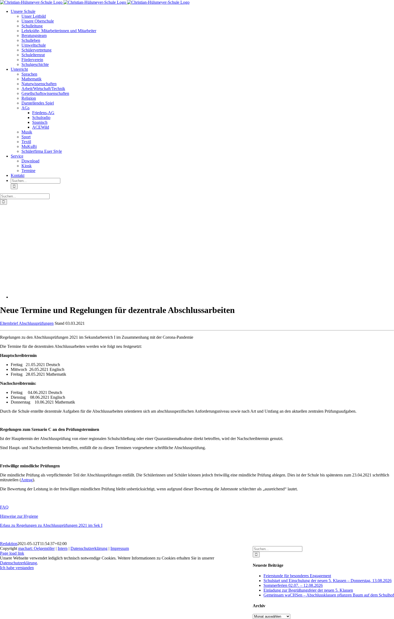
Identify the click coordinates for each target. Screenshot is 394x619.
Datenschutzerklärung (88, 548)
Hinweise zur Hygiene (19, 516)
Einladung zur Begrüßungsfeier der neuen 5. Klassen (308, 590)
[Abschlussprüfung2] (78, 297)
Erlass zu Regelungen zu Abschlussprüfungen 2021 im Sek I (51, 525)
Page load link (12, 553)
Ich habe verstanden (17, 567)
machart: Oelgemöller (36, 548)
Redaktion (8, 543)
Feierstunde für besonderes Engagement (297, 575)
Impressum (119, 548)
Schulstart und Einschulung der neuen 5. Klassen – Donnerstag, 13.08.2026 (327, 580)
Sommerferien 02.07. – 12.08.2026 (293, 585)
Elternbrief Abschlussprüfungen (27, 323)
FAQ (4, 507)
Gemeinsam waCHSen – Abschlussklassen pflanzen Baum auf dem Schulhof (328, 595)
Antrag (27, 480)
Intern (63, 548)
